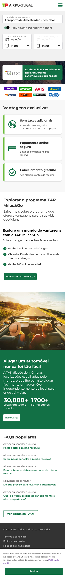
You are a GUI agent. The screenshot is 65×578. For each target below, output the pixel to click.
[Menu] (60, 5)
